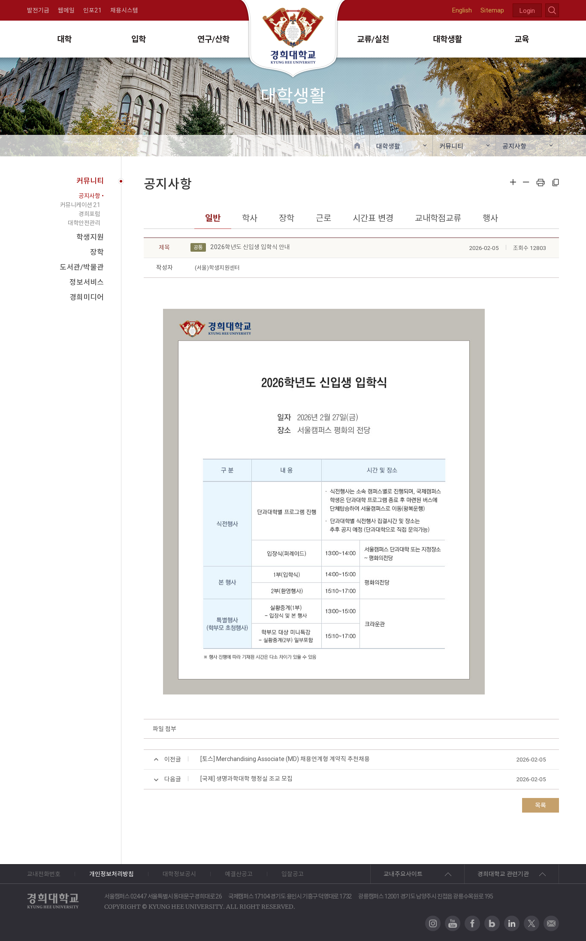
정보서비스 (86, 282)
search (552, 10)
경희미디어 (86, 297)
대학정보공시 (179, 874)
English (462, 10)
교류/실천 (373, 39)
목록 (540, 805)
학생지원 (90, 237)
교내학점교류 (438, 218)
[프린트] (540, 182)
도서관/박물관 (82, 267)
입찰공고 (292, 874)
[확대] (513, 182)
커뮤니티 (451, 146)
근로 (323, 218)
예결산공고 (239, 874)
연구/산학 (213, 39)
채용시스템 (124, 10)
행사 (490, 218)
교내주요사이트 (403, 874)
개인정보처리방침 (111, 874)
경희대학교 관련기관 (503, 874)
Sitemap (492, 10)
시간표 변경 (373, 218)
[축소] (526, 182)
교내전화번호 (43, 874)
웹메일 (66, 10)
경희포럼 (89, 214)
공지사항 (514, 146)
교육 (521, 39)
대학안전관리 (84, 223)
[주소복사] (555, 182)
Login (527, 10)
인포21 (92, 10)
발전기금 (38, 10)
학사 (249, 218)
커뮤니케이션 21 (80, 205)
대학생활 (447, 39)
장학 (97, 252)
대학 (64, 39)
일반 (213, 218)
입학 (138, 39)
